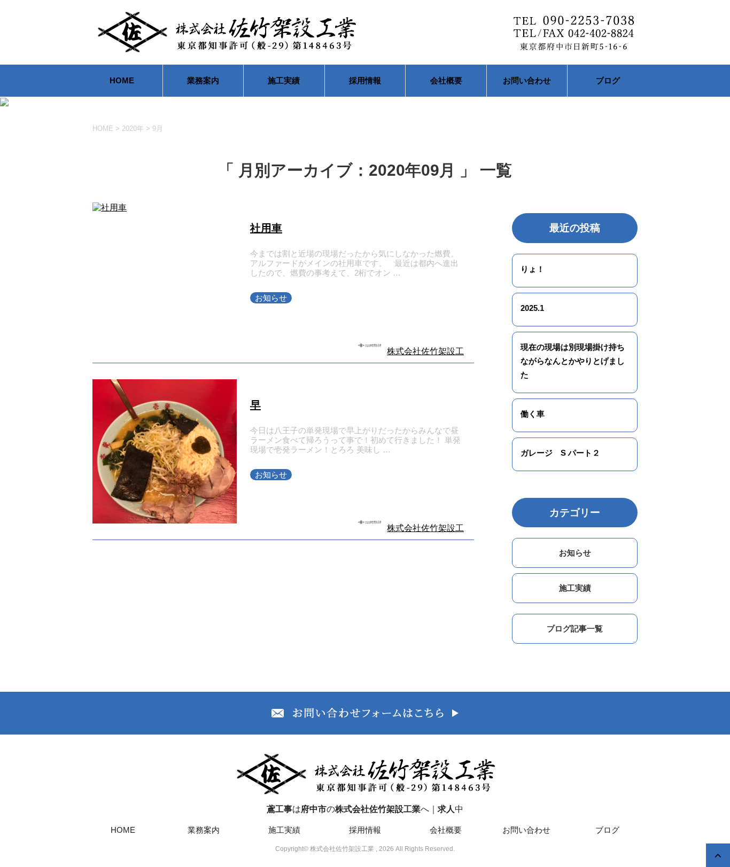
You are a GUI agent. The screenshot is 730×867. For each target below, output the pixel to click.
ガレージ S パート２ (560, 452)
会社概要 (446, 80)
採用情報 (365, 80)
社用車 (266, 228)
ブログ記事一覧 (575, 628)
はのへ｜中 (365, 809)
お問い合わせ (527, 80)
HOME (122, 80)
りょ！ (533, 269)
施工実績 (284, 80)
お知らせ (271, 297)
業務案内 (203, 80)
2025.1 (532, 308)
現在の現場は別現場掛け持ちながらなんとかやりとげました (573, 360)
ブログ (608, 80)
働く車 (533, 413)
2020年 (133, 128)
